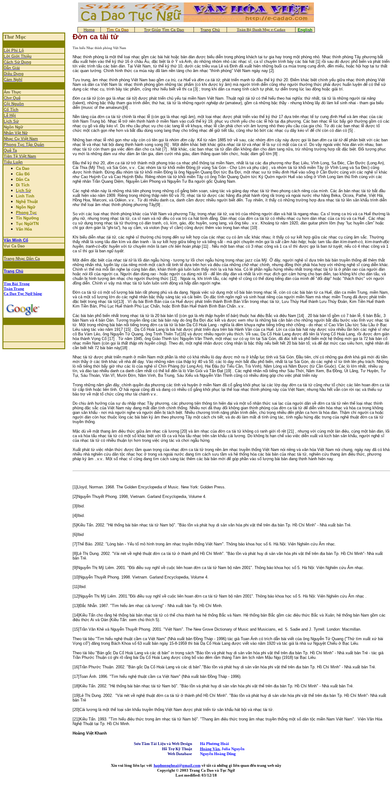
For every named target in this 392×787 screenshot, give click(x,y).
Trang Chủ (13, 271)
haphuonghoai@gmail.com (177, 765)
